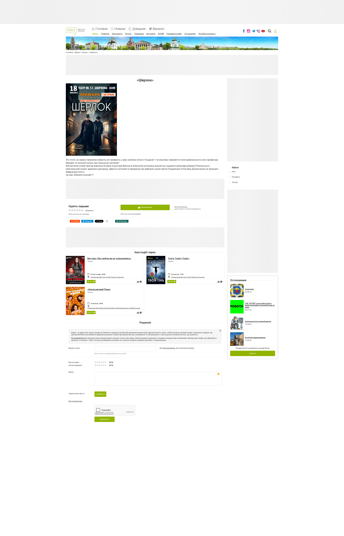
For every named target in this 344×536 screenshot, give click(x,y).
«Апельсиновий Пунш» (99, 289)
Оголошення (190, 34)
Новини (119, 29)
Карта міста (117, 34)
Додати (253, 353)
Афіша (95, 34)
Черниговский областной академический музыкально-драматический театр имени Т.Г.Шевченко (124, 308)
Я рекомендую (146, 207)
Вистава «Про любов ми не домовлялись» (109, 258)
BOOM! (161, 34)
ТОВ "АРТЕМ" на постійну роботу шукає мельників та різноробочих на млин (259, 305)
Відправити (104, 419)
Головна (102, 29)
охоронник (249, 289)
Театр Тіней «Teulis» (178, 258)
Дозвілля (105, 34)
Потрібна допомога (206, 34)
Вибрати (101, 394)
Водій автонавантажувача (255, 338)
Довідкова (139, 34)
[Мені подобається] (138, 282)
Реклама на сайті (174, 34)
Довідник (139, 29)
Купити (90, 281)
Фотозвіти (150, 34)
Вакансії (158, 29)
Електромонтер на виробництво (258, 321)
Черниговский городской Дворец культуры (107, 277)
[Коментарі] (141, 282)
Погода (128, 34)
